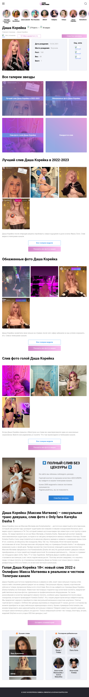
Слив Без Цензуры (74, 36)
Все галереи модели (44, 243)
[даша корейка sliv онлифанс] (16, 214)
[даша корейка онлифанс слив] (16, 313)
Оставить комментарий (44, 622)
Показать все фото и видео (44, 249)
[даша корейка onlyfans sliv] (44, 281)
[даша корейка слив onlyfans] (44, 182)
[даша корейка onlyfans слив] (16, 281)
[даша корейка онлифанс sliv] (73, 281)
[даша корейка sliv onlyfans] (73, 182)
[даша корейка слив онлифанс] (16, 182)
